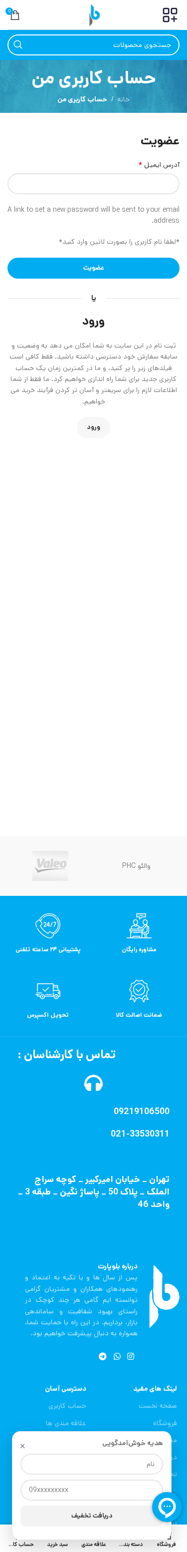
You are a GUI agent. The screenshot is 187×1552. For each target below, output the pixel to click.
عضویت (93, 268)
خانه (124, 99)
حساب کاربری (67, 1406)
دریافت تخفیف (92, 1516)
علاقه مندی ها (66, 1423)
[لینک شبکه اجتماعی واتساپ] (117, 1357)
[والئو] (50, 866)
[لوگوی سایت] (93, 14)
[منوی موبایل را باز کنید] (170, 15)
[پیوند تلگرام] (103, 1357)
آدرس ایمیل (159, 164)
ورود (93, 427)
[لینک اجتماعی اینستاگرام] (130, 1357)
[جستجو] (17, 44)
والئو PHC (136, 866)
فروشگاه (165, 1423)
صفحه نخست (158, 1406)
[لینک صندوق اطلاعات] (139, 933)
